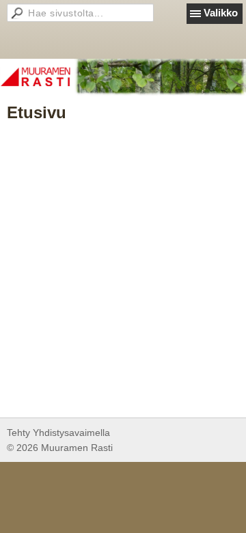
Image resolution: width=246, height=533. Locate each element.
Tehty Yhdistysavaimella (58, 432)
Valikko (221, 12)
